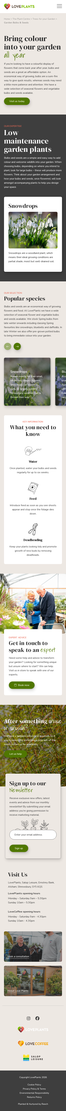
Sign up (19, 848)
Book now (23, 685)
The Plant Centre (21, 18)
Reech (45, 1104)
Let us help (15, 754)
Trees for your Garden (44, 18)
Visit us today (17, 101)
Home (7, 18)
